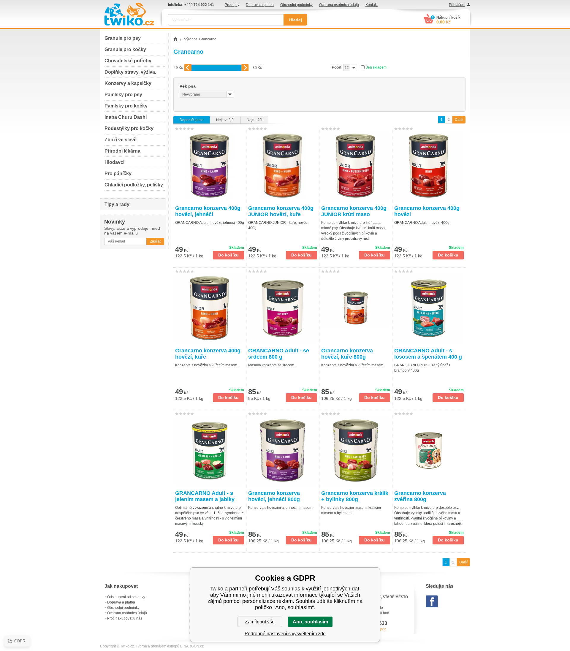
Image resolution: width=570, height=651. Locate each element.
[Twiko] (129, 14)
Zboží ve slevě (120, 139)
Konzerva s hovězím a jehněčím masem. (280, 508)
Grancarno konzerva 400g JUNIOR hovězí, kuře (281, 211)
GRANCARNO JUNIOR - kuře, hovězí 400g (278, 225)
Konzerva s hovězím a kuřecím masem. (206, 365)
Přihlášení (457, 5)
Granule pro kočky (125, 49)
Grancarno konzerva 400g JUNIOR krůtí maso (354, 211)
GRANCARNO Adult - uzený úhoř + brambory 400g (422, 368)
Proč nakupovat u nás (124, 618)
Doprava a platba (260, 5)
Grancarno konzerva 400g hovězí (427, 211)
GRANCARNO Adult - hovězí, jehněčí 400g (209, 223)
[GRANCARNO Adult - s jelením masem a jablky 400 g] (209, 450)
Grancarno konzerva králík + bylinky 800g (354, 496)
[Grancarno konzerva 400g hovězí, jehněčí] (209, 165)
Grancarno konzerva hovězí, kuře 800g (347, 354)
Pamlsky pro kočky (126, 105)
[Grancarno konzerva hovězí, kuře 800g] (355, 308)
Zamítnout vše (260, 621)
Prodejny (232, 5)
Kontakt (371, 5)
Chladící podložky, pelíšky (133, 184)
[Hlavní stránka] (175, 39)
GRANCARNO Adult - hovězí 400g (421, 223)
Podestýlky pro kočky (128, 128)
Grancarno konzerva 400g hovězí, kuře (207, 354)
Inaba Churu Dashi (125, 117)
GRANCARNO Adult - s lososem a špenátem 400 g (428, 354)
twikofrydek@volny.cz (369, 629)
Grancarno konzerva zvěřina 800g (420, 496)
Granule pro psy (122, 38)
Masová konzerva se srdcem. (271, 365)
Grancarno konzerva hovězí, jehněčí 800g (274, 496)
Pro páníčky (118, 173)
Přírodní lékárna (122, 150)
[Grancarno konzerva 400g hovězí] (429, 165)
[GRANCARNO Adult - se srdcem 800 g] (282, 308)
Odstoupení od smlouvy (126, 597)
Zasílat (155, 241)
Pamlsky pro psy (123, 94)
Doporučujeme (192, 120)
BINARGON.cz (192, 646)
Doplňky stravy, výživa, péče (130, 73)
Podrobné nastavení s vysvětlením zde (285, 633)
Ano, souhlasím (310, 621)
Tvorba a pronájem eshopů (157, 646)
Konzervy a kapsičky (127, 83)
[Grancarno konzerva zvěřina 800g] (429, 450)
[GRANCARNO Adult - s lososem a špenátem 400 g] (429, 308)
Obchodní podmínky (296, 5)
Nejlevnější (225, 120)
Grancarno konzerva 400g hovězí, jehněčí (207, 211)
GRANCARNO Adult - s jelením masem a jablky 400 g (205, 496)
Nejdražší (254, 120)
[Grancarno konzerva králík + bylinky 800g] (355, 450)
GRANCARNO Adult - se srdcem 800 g (278, 354)
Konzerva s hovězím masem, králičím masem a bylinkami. (351, 510)
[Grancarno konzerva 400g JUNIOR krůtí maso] (355, 165)
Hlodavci (114, 162)
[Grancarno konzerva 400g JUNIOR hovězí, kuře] (282, 165)
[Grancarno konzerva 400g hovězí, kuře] (209, 308)
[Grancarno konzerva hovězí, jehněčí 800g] (282, 450)
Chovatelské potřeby (127, 60)
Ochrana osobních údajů (339, 5)
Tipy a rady (116, 204)
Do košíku (228, 255)
